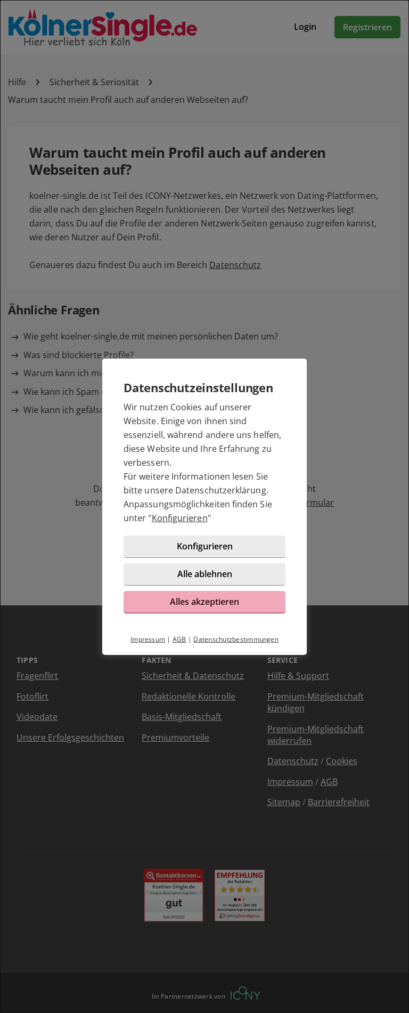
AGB (179, 639)
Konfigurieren (180, 518)
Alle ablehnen (204, 574)
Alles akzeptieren (204, 601)
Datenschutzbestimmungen (236, 639)
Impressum (147, 639)
